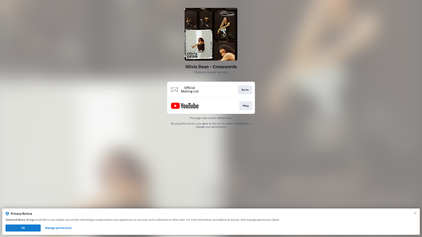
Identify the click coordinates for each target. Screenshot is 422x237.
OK (23, 228)
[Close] (415, 213)
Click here (241, 123)
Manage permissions (58, 228)
